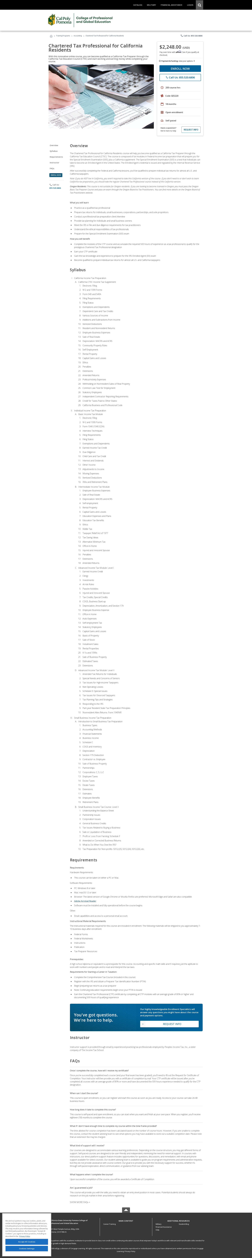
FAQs (52, 168)
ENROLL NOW (180, 69)
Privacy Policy (130, 1251)
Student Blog (184, 1224)
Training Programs (63, 36)
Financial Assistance (164, 1227)
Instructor (54, 162)
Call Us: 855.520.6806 (191, 35)
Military (158, 1224)
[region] (26, 1234)
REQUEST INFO (191, 129)
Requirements (56, 157)
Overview (54, 145)
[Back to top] (126, 1220)
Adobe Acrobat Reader (85, 901)
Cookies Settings (27, 1248)
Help (157, 1230)
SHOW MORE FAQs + (80, 1202)
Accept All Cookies (26, 1242)
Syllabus (53, 151)
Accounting (78, 36)
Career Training (109, 1224)
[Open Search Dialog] (199, 4)
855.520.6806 (55, 188)
